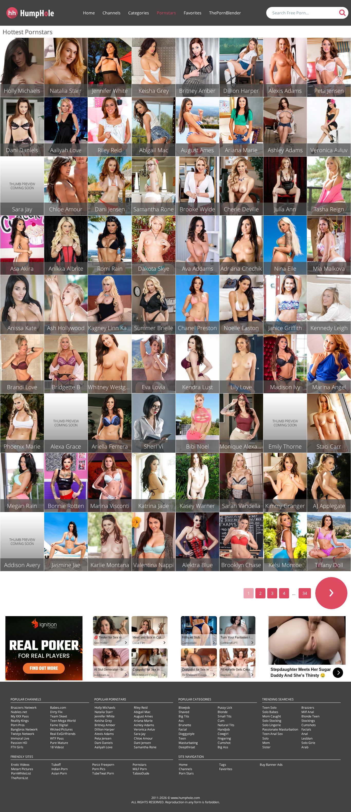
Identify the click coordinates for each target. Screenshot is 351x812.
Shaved (184, 712)
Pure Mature (59, 743)
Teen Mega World (63, 720)
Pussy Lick (225, 707)
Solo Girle (308, 743)
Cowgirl (223, 734)
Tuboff (56, 764)
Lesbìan (306, 738)
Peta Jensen (103, 738)
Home (89, 13)
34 (304, 593)
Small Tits (225, 716)
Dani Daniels (104, 743)
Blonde (223, 712)
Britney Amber (105, 725)
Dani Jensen (142, 743)
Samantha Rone (145, 747)
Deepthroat (187, 747)
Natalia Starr (104, 712)
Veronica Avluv (144, 729)
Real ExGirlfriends (63, 734)
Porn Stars (186, 773)
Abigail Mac (142, 712)
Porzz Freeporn (103, 764)
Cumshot (224, 743)
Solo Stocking (271, 720)
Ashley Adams (144, 725)
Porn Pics (98, 769)
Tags (222, 764)
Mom (266, 743)
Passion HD (19, 743)
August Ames (143, 716)
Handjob (224, 729)
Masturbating (188, 743)
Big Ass (223, 747)
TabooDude (141, 773)
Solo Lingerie (271, 725)
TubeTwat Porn (103, 773)
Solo (265, 738)
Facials (306, 729)
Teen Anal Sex (272, 734)
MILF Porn (140, 769)
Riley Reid (140, 707)
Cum (221, 720)
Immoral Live (20, 738)
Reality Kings (20, 720)
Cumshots (308, 725)
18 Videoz (57, 747)
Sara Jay (139, 734)
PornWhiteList (21, 773)
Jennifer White (105, 716)
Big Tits (184, 716)
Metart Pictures (22, 769)
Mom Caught (271, 716)
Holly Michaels (105, 707)
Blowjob (184, 707)
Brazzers (307, 707)
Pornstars (166, 13)
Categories (138, 13)
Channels (112, 13)
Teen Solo (269, 707)
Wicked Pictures (61, 729)
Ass (181, 720)
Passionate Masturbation (280, 729)
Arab (304, 747)
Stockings (308, 720)
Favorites (192, 13)
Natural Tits (226, 725)
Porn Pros (18, 725)
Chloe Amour (143, 738)
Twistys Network (22, 734)
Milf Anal (307, 712)
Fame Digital (59, 725)
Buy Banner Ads (271, 764)
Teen (182, 738)
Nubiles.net (19, 712)
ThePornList (19, 778)
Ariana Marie (143, 720)
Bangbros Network (24, 729)
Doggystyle (187, 734)
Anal (304, 734)
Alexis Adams (104, 734)
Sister (266, 747)
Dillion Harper (105, 729)
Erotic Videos (20, 764)
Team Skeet (58, 716)
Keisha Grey (103, 720)
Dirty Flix (56, 712)
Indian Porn (59, 769)
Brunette (185, 725)
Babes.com (58, 707)
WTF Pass (57, 738)
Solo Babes (270, 712)
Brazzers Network (23, 707)
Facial (183, 729)
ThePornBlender (225, 13)
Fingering (224, 738)
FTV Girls (17, 747)
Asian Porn (59, 773)
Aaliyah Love (104, 747)
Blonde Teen (310, 716)
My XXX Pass (20, 716)
